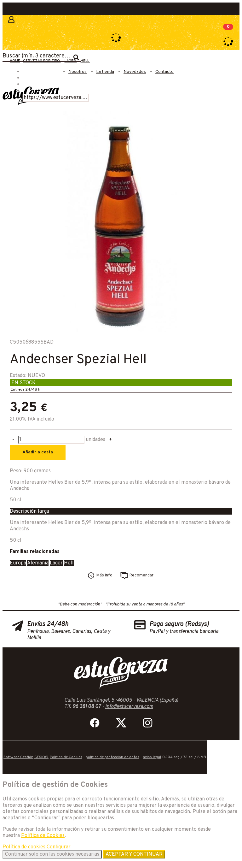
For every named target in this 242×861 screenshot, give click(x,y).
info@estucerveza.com (129, 707)
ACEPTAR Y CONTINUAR (134, 854)
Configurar (59, 847)
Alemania (38, 563)
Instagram (147, 723)
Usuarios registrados (10, 23)
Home (15, 60)
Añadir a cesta (37, 452)
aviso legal (152, 757)
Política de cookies (24, 847)
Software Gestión (18, 757)
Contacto (164, 71)
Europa (18, 563)
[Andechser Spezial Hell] (120, 331)
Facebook (94, 723)
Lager (56, 563)
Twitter (121, 723)
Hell (69, 563)
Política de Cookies (66, 757)
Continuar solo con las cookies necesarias (52, 854)
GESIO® (41, 757)
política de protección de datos (112, 757)
